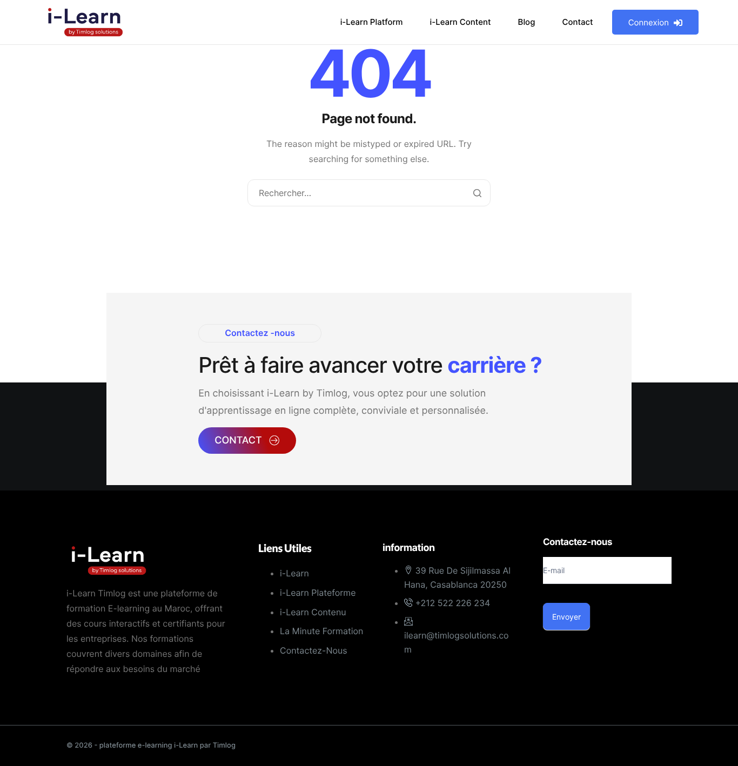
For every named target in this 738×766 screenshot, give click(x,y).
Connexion (648, 22)
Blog (526, 22)
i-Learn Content (460, 22)
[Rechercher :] (369, 193)
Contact (577, 22)
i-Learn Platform (371, 22)
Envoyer (566, 616)
